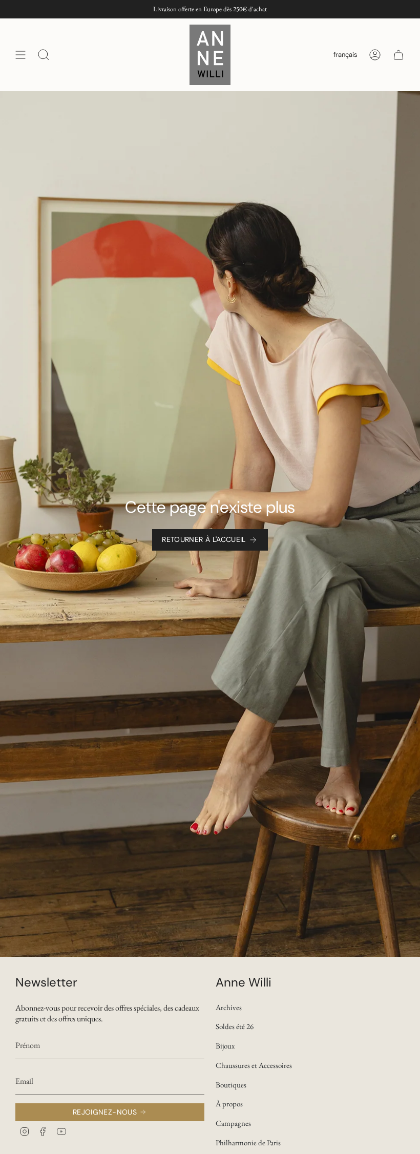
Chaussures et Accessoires (254, 1065)
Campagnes (233, 1123)
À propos (229, 1103)
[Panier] (398, 55)
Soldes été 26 (235, 1026)
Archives (229, 1007)
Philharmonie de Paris (248, 1142)
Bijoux (225, 1046)
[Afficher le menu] (20, 55)
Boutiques (231, 1084)
